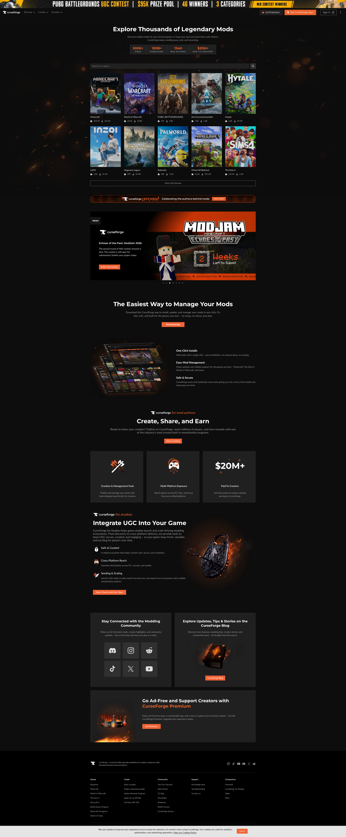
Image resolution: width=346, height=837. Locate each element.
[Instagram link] (228, 763)
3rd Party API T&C (131, 802)
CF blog (161, 794)
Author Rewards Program (134, 794)
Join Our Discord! (165, 785)
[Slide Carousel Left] (90, 246)
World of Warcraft (98, 794)
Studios (55, 12)
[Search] (253, 66)
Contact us (196, 794)
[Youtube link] (238, 763)
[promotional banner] (173, 4)
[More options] (340, 12)
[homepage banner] (173, 199)
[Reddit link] (254, 763)
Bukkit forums (163, 807)
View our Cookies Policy (185, 833)
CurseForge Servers (166, 811)
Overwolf (229, 785)
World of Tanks (96, 816)
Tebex (227, 794)
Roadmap (162, 802)
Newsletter (162, 798)
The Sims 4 (94, 798)
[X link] (249, 763)
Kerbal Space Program (99, 807)
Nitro (227, 798)
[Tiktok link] (233, 763)
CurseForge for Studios (234, 789)
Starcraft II (94, 802)
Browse (28, 12)
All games (94, 785)
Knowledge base (198, 785)
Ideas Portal (162, 789)
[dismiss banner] (341, 4)
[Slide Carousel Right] (256, 246)
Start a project (130, 785)
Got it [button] (242, 831)
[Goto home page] (12, 12)
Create (41, 12)
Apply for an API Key (132, 798)
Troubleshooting (198, 789)
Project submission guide (134, 789)
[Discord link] (243, 763)
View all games (173, 183)
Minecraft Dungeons (98, 811)
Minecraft (94, 789)
